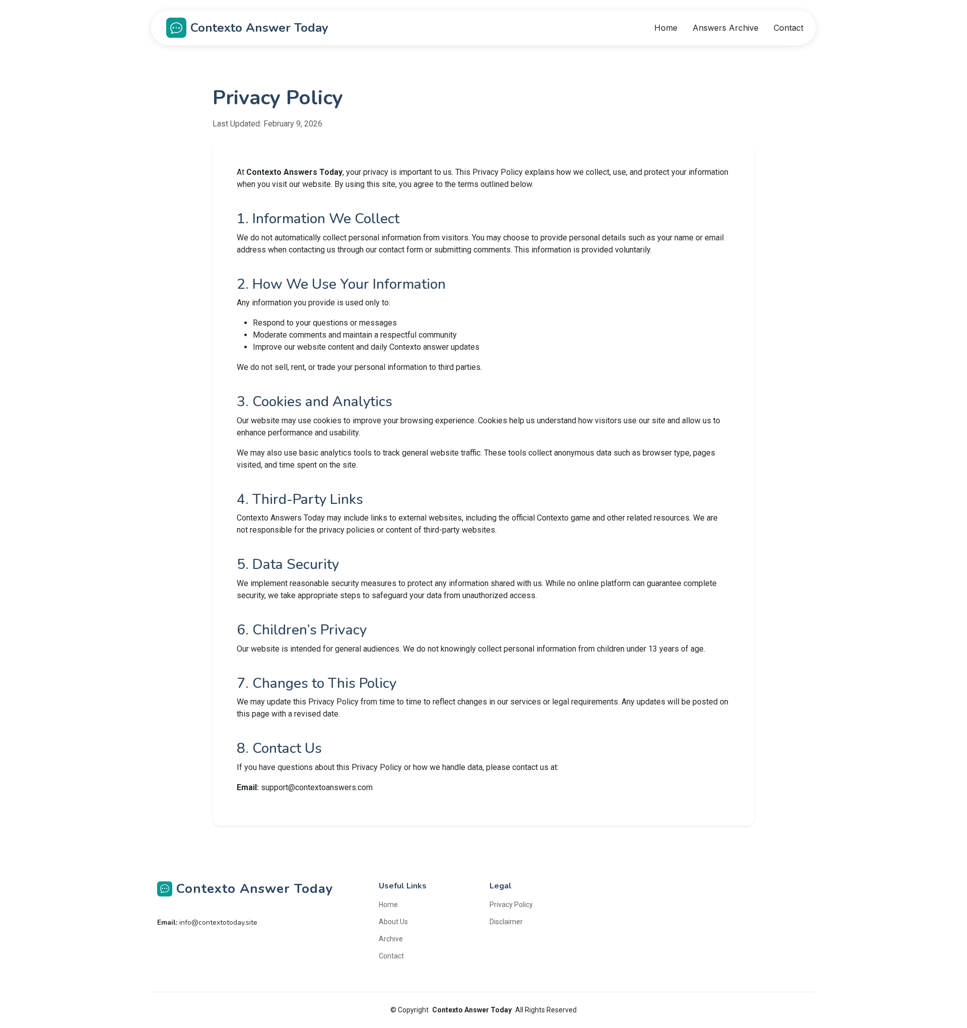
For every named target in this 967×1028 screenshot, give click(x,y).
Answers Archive (725, 28)
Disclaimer (506, 921)
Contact (788, 28)
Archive (391, 938)
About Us (393, 921)
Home (665, 28)
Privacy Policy (511, 904)
